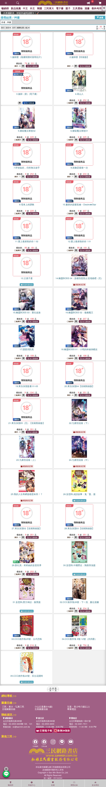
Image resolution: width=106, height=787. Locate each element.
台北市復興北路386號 (12, 721)
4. (79, 93)
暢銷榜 (5, 8)
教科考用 (97, 8)
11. (26, 241)
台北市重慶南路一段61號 (80, 721)
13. (27, 278)
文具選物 (78, 8)
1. (26, 57)
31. (27, 602)
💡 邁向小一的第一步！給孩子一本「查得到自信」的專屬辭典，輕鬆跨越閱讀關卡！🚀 (15, 13)
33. (26, 639)
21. (26, 423)
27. (27, 528)
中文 (25, 8)
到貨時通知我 (28, 284)
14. (79, 278)
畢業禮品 (71, 709)
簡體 (39, 8)
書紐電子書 (18, 74)
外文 (32, 8)
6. (79, 130)
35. (26, 675)
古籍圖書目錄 (8, 709)
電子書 (59, 8)
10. (79, 204)
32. (79, 602)
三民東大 (49, 8)
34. (79, 639)
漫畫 (87, 8)
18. (79, 349)
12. (79, 241)
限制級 (16, 34)
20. (79, 386)
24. (79, 459)
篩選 (101, 17)
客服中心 (31, 785)
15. (27, 312)
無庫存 (70, 103)
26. (79, 494)
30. (79, 565)
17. (27, 349)
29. (26, 565)
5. (26, 130)
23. (26, 459)
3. (26, 93)
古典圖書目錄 (41, 709)
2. (79, 57)
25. (27, 494)
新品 (16, 8)
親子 (68, 8)
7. (27, 167)
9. (26, 204)
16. (79, 312)
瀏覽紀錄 (74, 785)
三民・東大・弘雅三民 (13, 706)
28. (79, 528)
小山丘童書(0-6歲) (43, 706)
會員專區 (95, 785)
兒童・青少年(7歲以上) (78, 706)
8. (79, 167)
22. (79, 423)
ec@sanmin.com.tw (21, 726)
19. (26, 386)
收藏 (53, 785)
